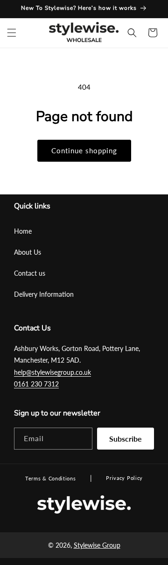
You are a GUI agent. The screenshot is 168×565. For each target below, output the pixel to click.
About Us (27, 252)
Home (23, 231)
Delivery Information (44, 294)
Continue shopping (84, 150)
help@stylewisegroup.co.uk (52, 372)
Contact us (29, 273)
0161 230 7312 (36, 384)
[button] (11, 32)
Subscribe (125, 438)
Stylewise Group (97, 545)
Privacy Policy (124, 478)
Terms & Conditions (50, 478)
